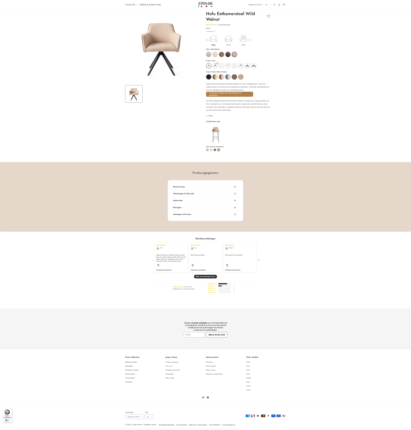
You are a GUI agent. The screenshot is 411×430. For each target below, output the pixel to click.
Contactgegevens (229, 425)
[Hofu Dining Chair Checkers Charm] (208, 54)
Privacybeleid (181, 425)
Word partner (211, 366)
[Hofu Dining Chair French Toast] (221, 54)
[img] (160, 245)
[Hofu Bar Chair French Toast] (215, 149)
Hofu (248, 366)
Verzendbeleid (214, 425)
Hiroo (248, 370)
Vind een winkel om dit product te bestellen (225, 94)
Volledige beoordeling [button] (163, 269)
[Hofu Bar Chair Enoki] (211, 149)
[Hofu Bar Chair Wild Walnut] (218, 149)
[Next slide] (249, 40)
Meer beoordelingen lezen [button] (205, 276)
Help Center (170, 378)
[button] (131, 4)
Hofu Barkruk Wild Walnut (215, 147)
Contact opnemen (172, 362)
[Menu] (11, 409)
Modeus (148, 425)
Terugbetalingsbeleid (166, 425)
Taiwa (248, 386)
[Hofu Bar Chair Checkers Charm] (207, 149)
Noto (248, 382)
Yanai (248, 362)
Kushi (248, 374)
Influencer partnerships (214, 374)
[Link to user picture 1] (158, 265)
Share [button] (210, 116)
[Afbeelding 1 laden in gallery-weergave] (133, 94)
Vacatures (209, 362)
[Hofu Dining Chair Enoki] (215, 54)
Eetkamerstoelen (131, 362)
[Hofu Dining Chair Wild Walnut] (234, 54)
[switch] (7, 420)
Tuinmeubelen (130, 378)
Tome (248, 390)
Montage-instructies (173, 370)
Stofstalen (128, 382)
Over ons (169, 366)
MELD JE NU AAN (217, 335)
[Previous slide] (207, 40)
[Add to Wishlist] (268, 16)
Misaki (248, 378)
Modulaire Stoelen (132, 370)
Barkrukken (129, 366)
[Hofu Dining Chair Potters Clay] (228, 54)
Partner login (210, 370)
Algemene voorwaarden (198, 425)
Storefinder (170, 374)
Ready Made (130, 374)
